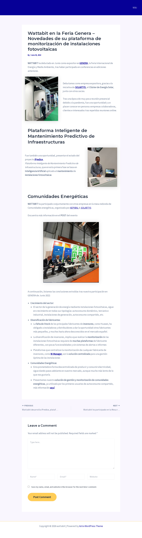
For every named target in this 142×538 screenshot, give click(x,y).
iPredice (39, 159)
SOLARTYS (86, 207)
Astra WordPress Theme (91, 526)
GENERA (84, 63)
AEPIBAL (74, 207)
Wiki (135, 7)
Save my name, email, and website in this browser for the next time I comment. (64, 487)
